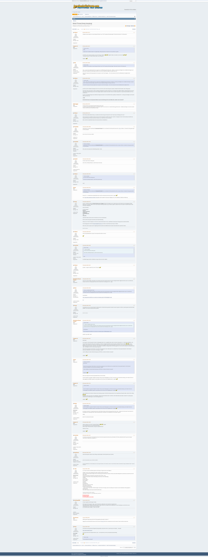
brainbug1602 (77, 500)
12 (90, 29)
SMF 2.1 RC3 (73, 553)
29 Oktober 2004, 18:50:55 (86, 62)
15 (93, 29)
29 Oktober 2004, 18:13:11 (86, 32)
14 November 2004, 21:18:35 (87, 141)
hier (120, 128)
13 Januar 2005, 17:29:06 (86, 468)
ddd (75, 62)
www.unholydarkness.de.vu (97, 223)
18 (97, 29)
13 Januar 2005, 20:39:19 (86, 517)
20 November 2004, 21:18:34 (87, 305)
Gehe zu (121, 547)
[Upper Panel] (134, 16)
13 (91, 29)
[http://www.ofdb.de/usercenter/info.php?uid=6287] (73, 416)
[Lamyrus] (73, 510)
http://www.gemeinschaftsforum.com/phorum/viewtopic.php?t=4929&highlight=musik (97, 297)
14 (92, 29)
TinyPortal (117, 553)
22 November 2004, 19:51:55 (87, 383)
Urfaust (75, 32)
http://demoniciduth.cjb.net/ (87, 530)
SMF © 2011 (77, 553)
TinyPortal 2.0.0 (102, 556)
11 (89, 29)
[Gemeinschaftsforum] (73, 480)
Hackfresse (76, 452)
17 (95, 542)
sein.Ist (103, 521)
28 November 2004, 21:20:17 (87, 435)
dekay (75, 403)
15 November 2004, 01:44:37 (87, 265)
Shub (75, 526)
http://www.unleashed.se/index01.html (91, 197)
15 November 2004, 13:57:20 (87, 278)
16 (94, 29)
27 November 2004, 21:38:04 (87, 422)
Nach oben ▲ (134, 553)
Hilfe (120, 553)
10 (88, 29)
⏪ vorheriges (127, 25)
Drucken (133, 29)
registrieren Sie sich (103, 0)
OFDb (75, 20)
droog (75, 201)
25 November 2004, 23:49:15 (87, 403)
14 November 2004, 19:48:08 (87, 126)
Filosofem (76, 126)
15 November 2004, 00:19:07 (87, 231)
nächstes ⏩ (133, 25)
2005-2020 (106, 556)
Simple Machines (81, 553)
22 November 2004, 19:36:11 (87, 338)
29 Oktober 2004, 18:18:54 (86, 78)
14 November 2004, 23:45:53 (87, 173)
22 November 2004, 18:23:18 (87, 320)
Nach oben (74, 542)
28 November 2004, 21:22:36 (87, 452)
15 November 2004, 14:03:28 (87, 287)
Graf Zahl (76, 141)
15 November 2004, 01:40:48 (87, 245)
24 (99, 29)
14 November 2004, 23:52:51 (87, 187)
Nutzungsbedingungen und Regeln (127, 553)
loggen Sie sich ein (95, 0)
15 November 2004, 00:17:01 (87, 201)
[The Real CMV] (73, 299)
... (98, 29)
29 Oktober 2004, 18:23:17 (86, 46)
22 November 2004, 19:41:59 (87, 359)
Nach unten (74, 29)
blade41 (75, 159)
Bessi (75, 288)
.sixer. (75, 468)
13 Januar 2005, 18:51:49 (86, 500)
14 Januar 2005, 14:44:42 (86, 526)
